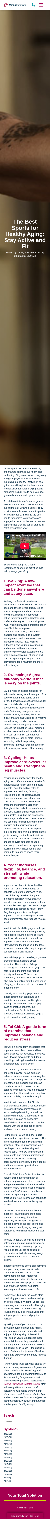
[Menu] (41, 4)
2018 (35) (8, 1461)
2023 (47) (8, 1444)
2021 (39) (8, 1451)
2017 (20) (8, 1464)
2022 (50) (8, 1447)
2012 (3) (7, 1481)
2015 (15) (8, 1471)
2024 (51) (8, 1440)
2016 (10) (8, 1467)
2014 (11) (8, 1474)
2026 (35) (8, 1434)
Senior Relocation (25, 1508)
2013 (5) (7, 1478)
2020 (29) (8, 1454)
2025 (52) (8, 1437)
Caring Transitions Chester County (22, 1384)
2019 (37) (8, 1457)
